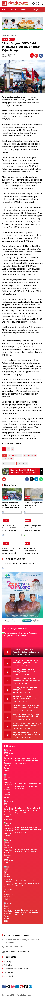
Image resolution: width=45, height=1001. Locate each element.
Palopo (11, 39)
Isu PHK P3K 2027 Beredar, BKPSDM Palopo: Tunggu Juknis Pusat (9, 528)
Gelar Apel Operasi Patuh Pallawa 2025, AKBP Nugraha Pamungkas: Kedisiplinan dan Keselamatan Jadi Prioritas (28, 882)
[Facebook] (27, 479)
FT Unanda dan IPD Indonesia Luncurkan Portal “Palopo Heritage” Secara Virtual (28, 785)
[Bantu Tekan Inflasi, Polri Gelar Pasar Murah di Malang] (8, 829)
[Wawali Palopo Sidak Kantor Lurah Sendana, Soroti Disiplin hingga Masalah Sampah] (12, 540)
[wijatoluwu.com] (15, 3)
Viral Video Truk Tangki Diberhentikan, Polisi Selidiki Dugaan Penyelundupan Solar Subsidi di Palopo (26, 697)
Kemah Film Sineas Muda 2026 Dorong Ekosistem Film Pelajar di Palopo (11, 505)
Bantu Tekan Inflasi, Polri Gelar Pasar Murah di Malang (28, 828)
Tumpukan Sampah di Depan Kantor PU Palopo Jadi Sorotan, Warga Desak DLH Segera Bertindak (26, 679)
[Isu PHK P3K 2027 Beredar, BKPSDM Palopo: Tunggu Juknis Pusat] (12, 517)
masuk (15, 563)
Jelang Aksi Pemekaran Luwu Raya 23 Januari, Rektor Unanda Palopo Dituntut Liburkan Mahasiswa (27, 733)
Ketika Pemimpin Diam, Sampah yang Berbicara (33, 505)
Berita (6, 498)
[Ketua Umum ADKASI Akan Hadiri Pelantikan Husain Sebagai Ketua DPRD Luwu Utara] (8, 851)
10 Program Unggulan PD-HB (16, 969)
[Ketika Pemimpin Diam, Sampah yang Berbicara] (33, 494)
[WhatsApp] (41, 479)
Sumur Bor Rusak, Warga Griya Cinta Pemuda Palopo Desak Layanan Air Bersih (26, 715)
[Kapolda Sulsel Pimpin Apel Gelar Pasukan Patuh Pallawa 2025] (8, 912)
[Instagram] (13, 986)
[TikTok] (26, 986)
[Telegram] (36, 479)
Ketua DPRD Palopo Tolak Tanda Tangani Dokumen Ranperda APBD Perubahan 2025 (27, 706)
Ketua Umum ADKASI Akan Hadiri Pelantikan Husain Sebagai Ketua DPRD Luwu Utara (26, 850)
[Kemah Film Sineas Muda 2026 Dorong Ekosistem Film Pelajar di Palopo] (12, 494)
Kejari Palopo (31, 455)
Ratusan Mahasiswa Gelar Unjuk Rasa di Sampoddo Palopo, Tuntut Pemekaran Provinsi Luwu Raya (27, 724)
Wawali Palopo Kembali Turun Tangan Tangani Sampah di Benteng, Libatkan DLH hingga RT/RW (32, 550)
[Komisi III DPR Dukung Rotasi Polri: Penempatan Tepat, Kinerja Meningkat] (8, 810)
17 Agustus (8, 972)
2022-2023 (8, 976)
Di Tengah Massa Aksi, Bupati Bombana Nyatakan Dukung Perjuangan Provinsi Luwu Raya (26, 661)
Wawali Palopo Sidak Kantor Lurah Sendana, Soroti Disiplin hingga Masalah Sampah (11, 550)
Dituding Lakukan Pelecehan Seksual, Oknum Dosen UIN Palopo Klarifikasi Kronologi (25, 670)
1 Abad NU (8, 965)
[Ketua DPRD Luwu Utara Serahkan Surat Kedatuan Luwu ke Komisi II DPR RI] (8, 760)
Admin (4, 55)
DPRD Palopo (16, 455)
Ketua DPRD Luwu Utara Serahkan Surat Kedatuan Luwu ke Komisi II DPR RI (26, 759)
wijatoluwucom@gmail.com (17, 951)
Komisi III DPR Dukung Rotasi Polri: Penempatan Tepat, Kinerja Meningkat (27, 809)
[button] (33, 3)
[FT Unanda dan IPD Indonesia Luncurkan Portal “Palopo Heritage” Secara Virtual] (8, 786)
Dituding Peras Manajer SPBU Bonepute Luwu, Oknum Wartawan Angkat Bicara (25, 688)
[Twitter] (32, 479)
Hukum (5, 39)
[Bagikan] (41, 56)
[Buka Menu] (37, 3)
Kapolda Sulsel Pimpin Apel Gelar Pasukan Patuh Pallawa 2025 (28, 911)
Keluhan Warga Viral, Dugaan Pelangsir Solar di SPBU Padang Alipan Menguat (33, 528)
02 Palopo (8, 961)
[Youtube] (22, 986)
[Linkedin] (17, 986)
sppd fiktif (9, 458)
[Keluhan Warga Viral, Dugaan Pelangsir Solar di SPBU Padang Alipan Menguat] (33, 517)
